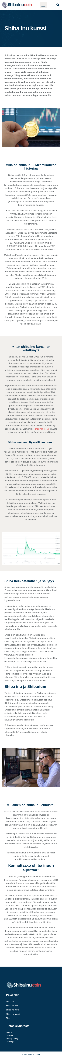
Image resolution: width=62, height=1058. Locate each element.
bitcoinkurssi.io (42, 429)
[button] (43, 5)
